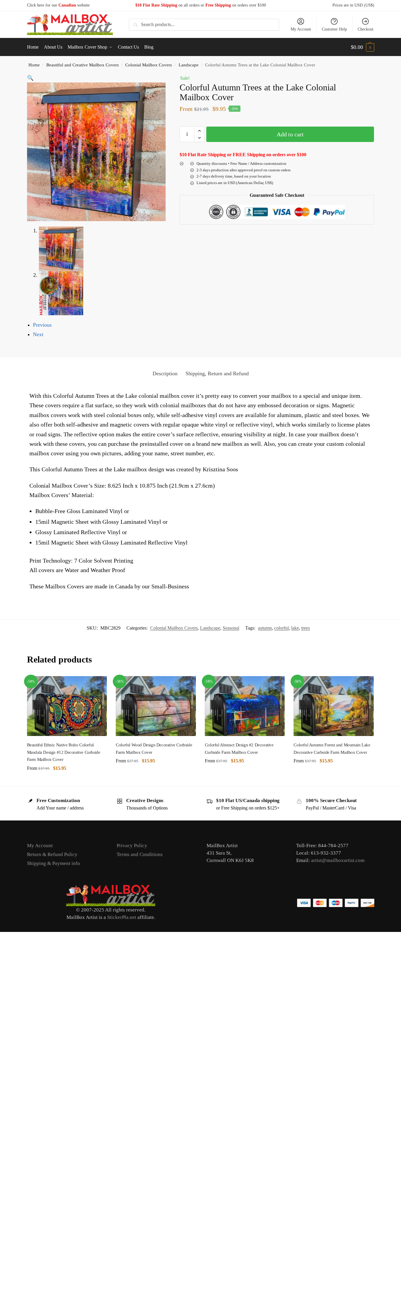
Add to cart (290, 134)
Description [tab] (165, 373)
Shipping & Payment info (53, 863)
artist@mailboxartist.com (337, 860)
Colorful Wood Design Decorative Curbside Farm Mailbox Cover (154, 748)
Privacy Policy (132, 845)
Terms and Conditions (140, 854)
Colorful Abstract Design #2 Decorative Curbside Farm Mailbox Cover (239, 748)
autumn (265, 627)
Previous (42, 325)
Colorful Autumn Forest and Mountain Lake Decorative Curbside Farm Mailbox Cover (332, 748)
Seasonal (231, 627)
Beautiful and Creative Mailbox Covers (82, 64)
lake (295, 627)
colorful (281, 627)
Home (34, 64)
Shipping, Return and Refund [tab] (217, 373)
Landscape (189, 64)
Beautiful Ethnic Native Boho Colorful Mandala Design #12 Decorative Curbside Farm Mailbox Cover (63, 752)
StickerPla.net (121, 917)
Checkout (365, 29)
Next (38, 334)
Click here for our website (58, 5)
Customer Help (334, 29)
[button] (362, 47)
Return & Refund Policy (52, 854)
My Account (301, 29)
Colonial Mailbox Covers (148, 64)
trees (305, 627)
